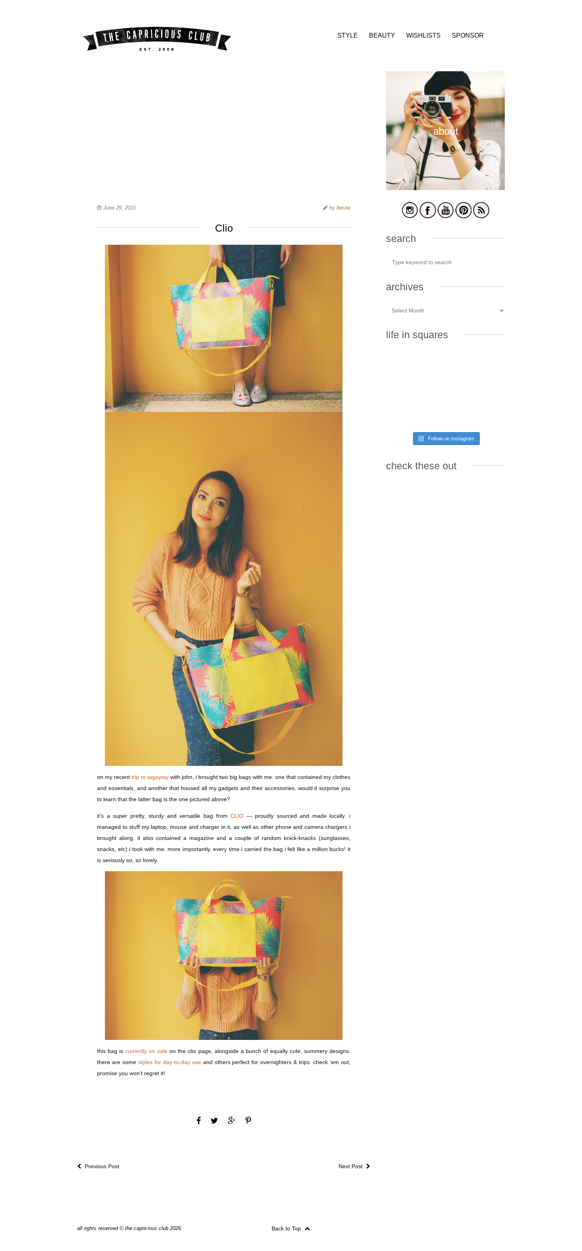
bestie (343, 208)
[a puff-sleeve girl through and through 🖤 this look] (486, 390)
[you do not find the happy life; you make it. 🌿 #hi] (445, 365)
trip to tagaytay (150, 777)
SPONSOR (468, 35)
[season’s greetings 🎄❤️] (404, 365)
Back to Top (287, 1228)
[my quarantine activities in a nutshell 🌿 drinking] (486, 414)
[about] (445, 189)
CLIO (236, 816)
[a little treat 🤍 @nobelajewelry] (486, 365)
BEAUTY (382, 35)
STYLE (347, 35)
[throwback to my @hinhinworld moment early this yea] (404, 414)
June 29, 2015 (119, 208)
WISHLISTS (423, 35)
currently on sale (146, 1051)
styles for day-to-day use (169, 1062)
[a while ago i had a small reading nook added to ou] (445, 390)
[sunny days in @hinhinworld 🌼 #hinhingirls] (404, 390)
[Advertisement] (223, 126)
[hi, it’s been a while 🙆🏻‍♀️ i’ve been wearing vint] (445, 414)
